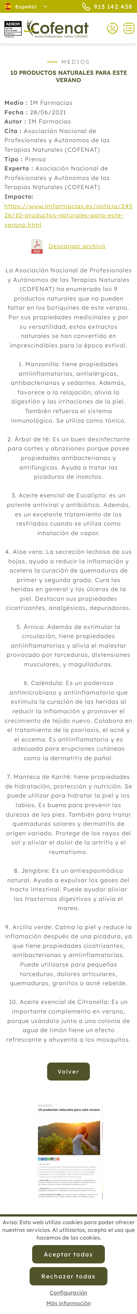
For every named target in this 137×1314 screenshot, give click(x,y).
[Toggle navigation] (126, 28)
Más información (68, 1303)
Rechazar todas (68, 1276)
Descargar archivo (77, 246)
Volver (68, 1071)
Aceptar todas (68, 1254)
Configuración (68, 1292)
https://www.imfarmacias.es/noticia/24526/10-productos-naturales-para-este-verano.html (68, 215)
